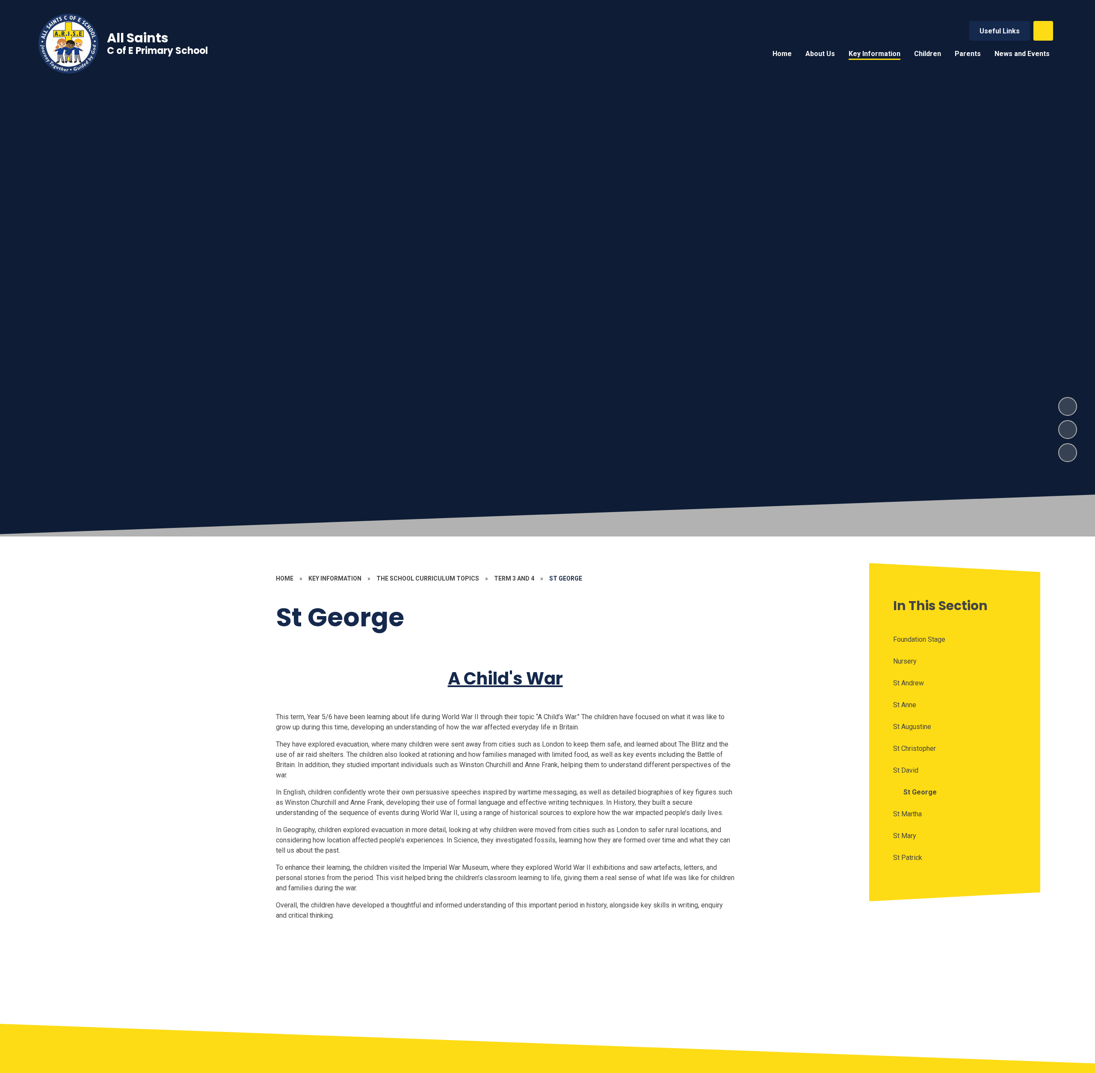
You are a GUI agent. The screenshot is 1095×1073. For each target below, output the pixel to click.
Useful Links (1000, 31)
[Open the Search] (1043, 31)
